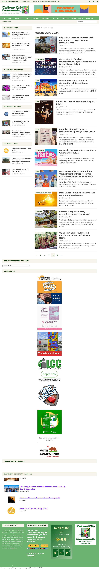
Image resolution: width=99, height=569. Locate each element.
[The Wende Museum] (49, 355)
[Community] (46, 66)
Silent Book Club (27, 481)
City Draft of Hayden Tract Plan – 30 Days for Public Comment (21, 76)
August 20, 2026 (17, 136)
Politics (36, 18)
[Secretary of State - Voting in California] (49, 456)
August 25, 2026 (17, 99)
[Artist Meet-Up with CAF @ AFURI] (6, 150)
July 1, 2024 (64, 179)
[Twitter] (93, 1)
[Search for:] (87, 22)
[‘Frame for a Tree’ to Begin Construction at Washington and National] (6, 160)
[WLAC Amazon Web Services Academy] (49, 303)
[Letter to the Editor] (46, 199)
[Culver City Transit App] (49, 433)
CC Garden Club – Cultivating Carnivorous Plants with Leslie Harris (74, 235)
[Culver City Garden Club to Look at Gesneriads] (6, 88)
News (10, 18)
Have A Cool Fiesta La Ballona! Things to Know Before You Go (21, 34)
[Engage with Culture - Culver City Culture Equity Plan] (49, 329)
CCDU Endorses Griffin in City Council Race (21, 112)
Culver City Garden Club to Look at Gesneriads (21, 87)
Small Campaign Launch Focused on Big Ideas (20, 122)
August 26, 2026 (17, 89)
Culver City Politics (12, 107)
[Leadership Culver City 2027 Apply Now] (49, 381)
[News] (46, 44)
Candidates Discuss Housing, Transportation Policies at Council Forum (21, 132)
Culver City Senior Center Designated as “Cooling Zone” (21, 45)
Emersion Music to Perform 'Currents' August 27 (40, 503)
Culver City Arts (11, 144)
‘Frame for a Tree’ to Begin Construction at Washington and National (22, 160)
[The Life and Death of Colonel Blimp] (6, 172)
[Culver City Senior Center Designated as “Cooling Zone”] (6, 45)
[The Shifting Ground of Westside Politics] (6, 97)
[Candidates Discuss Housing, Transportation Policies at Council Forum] (6, 133)
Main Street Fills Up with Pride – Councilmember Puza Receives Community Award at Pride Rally (76, 174)
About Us (89, 18)
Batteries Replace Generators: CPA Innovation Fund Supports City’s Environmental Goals (22, 57)
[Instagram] (97, 1)
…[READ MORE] (79, 53)
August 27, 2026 (17, 62)
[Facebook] (89, 1)
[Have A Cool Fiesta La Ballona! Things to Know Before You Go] (6, 34)
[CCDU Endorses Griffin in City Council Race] (6, 113)
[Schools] (46, 219)
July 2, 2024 (64, 45)
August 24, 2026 (17, 125)
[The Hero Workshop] (49, 407)
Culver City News (11, 28)
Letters (56, 18)
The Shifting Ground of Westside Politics (20, 96)
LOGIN (22, 565)
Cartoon (65, 18)
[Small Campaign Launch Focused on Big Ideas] (6, 123)
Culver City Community (13, 70)
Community (19, 18)
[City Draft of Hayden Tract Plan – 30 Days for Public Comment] (6, 76)
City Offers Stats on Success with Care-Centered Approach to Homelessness (76, 40)
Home (3, 18)
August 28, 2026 (17, 38)
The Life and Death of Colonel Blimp (20, 170)
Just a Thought (77, 18)
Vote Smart (46, 18)
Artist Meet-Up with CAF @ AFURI (33, 514)
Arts (28, 18)
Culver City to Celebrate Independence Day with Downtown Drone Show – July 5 (77, 61)
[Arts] (46, 87)
